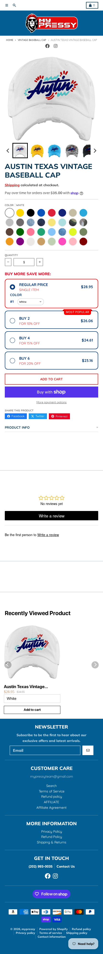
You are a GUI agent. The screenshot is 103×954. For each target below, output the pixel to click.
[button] (20, 150)
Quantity (11, 255)
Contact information (52, 936)
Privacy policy (25, 933)
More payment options (51, 402)
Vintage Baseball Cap (32, 40)
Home (9, 40)
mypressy (28, 929)
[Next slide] (95, 150)
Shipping (12, 185)
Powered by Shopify (53, 929)
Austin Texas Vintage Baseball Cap (24, 687)
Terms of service (50, 933)
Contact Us (66, 866)
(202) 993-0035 (40, 866)
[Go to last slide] (8, 150)
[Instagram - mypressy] (55, 46)
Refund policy (81, 929)
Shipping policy (76, 933)
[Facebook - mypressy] (47, 46)
